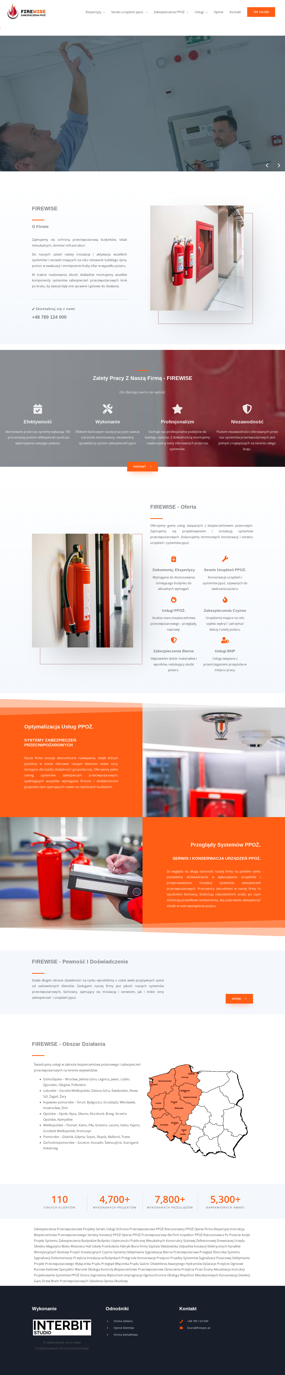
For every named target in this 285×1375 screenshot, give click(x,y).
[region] (142, 103)
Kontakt (235, 12)
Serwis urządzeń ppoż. (127, 12)
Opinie (218, 12)
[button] (261, 12)
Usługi (199, 12)
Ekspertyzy (93, 12)
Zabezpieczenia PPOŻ (169, 12)
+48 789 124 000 (49, 317)
